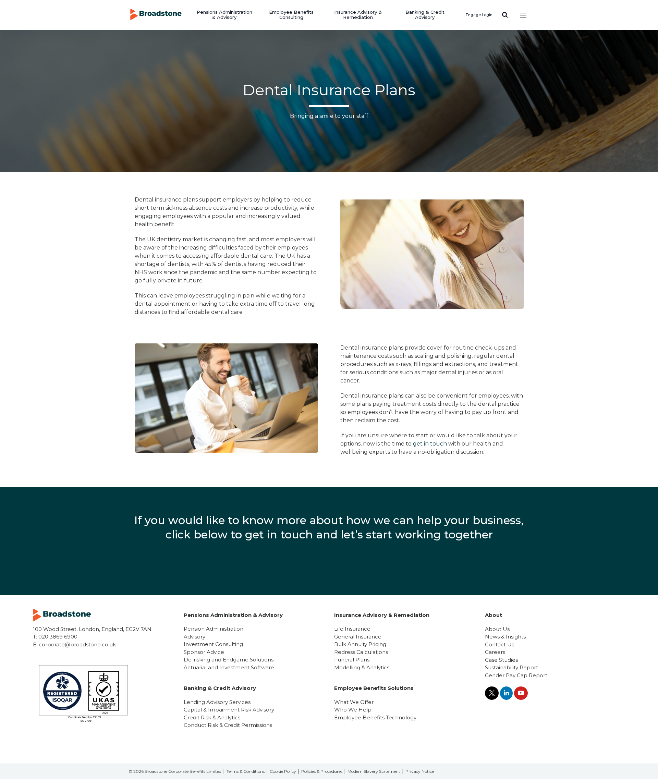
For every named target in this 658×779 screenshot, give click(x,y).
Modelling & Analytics (361, 667)
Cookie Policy (283, 771)
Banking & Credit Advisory (424, 14)
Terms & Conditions (246, 771)
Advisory (194, 636)
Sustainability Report (511, 667)
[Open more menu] (523, 15)
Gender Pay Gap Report (516, 675)
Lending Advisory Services (217, 702)
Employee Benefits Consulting (291, 14)
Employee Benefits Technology (375, 717)
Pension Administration (213, 628)
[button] (504, 14)
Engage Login (479, 14)
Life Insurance (352, 628)
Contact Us (499, 644)
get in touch (430, 443)
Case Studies (501, 660)
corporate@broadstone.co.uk (77, 644)
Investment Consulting (213, 644)
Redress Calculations (361, 652)
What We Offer (354, 702)
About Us (497, 629)
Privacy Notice (419, 771)
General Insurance (357, 636)
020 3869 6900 (57, 636)
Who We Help (352, 709)
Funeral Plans (351, 659)
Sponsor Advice (204, 652)
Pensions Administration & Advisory (224, 14)
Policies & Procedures (321, 771)
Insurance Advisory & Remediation (358, 14)
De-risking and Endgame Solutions (228, 659)
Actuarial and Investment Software (229, 667)
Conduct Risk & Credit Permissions (228, 725)
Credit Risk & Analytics (212, 717)
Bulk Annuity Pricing (360, 644)
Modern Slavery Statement (374, 771)
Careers (495, 652)
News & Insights (505, 636)
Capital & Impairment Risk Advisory (229, 709)
